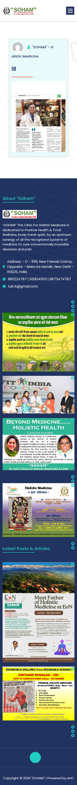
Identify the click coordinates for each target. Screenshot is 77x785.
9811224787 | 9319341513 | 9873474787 (39, 279)
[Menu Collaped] (70, 10)
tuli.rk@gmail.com (23, 286)
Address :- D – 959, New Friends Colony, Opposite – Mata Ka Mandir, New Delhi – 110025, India (40, 266)
